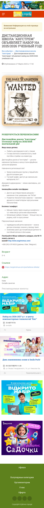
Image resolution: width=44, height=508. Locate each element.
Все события (7, 51)
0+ (5, 373)
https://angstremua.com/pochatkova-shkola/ (22, 267)
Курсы (28, 330)
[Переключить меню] (3, 14)
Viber (29, 498)
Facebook (14, 498)
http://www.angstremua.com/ (19, 241)
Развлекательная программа (34, 373)
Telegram (24, 498)
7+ (5, 330)
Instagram (19, 498)
